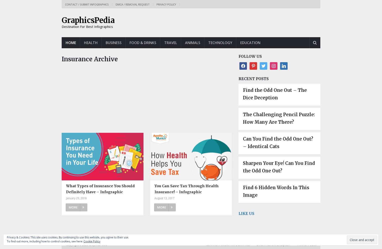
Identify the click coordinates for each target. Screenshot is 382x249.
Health (91, 42)
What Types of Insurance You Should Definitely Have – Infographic (100, 189)
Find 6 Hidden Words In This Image (276, 191)
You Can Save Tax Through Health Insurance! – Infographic (187, 189)
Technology (220, 42)
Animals (192, 42)
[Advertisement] (147, 100)
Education (250, 42)
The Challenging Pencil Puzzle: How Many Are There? (279, 118)
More (73, 207)
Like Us (246, 213)
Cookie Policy (92, 241)
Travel (170, 42)
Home (71, 42)
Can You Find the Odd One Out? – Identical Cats (278, 142)
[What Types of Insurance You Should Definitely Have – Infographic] (102, 156)
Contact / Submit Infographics (87, 4)
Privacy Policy (166, 4)
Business (114, 42)
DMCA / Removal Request (133, 4)
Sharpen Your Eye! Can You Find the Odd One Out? (279, 167)
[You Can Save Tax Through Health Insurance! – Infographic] (191, 156)
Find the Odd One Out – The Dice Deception (275, 93)
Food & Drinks (143, 42)
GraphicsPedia (88, 20)
